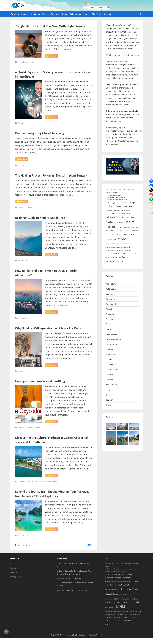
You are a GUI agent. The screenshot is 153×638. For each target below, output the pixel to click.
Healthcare (112, 226)
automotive (123, 203)
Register (107, 14)
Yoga (121, 261)
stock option (133, 254)
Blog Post (96, 14)
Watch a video (112, 55)
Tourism (15, 14)
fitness (120, 222)
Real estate (111, 364)
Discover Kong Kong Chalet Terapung (39, 133)
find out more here (130, 55)
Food (108, 324)
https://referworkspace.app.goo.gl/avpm (124, 131)
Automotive (111, 289)
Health (129, 222)
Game (64, 14)
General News (31, 482)
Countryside (111, 304)
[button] (151, 181)
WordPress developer (112, 261)
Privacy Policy (15, 577)
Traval (27, 165)
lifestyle (135, 231)
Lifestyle (21, 62)
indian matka (135, 227)
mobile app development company (116, 244)
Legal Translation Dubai (123, 231)
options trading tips (112, 250)
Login (86, 14)
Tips (108, 395)
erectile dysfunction (126, 217)
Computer (110, 299)
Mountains (110, 354)
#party (115, 192)
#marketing (120, 189)
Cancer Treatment (124, 206)
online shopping (126, 247)
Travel (125, 257)
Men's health (129, 234)
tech (108, 390)
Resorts (24, 14)
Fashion (110, 222)
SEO (115, 254)
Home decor (23, 371)
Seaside (109, 379)
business (110, 206)
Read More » (52, 56)
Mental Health (111, 239)
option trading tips (125, 250)
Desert (109, 309)
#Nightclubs (130, 189)
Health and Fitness (39, 14)
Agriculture (111, 284)
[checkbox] (6, 631)
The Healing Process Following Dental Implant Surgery (51, 175)
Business (55, 14)
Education (111, 217)
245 (28, 545)
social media (111, 384)
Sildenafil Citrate (123, 254)
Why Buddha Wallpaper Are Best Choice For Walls (48, 328)
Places (109, 359)
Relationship (75, 14)
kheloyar (110, 231)
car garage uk (125, 210)
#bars (107, 189)
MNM (121, 239)
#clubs (113, 189)
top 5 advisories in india (113, 257)
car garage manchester (113, 210)
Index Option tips (124, 227)
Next (88, 545)
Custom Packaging (123, 213)
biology (131, 203)
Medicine (119, 234)
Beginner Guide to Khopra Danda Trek (40, 217)
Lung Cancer (110, 234)
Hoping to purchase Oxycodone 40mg (40, 381)
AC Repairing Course (112, 203)
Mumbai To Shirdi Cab (113, 247)
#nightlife (109, 192)
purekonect (109, 254)
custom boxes (111, 213)
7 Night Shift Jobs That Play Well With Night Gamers (50, 26)
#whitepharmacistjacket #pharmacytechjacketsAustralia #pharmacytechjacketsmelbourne (116, 197)
